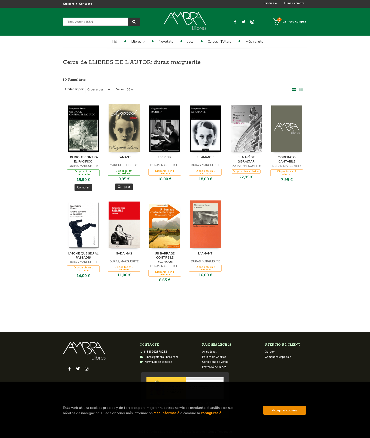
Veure (120, 89)
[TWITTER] (243, 21)
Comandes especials (278, 357)
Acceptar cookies (284, 410)
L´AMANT (124, 157)
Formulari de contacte (158, 362)
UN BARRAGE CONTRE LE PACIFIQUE (165, 257)
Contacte (85, 4)
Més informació (166, 413)
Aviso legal (209, 352)
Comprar (83, 187)
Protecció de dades (214, 367)
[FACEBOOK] (235, 21)
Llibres (136, 41)
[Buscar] (134, 22)
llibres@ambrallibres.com (161, 357)
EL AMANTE (205, 157)
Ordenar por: (74, 89)
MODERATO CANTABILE (287, 159)
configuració (211, 413)
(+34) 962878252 (155, 352)
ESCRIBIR (165, 157)
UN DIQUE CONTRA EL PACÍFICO (83, 159)
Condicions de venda (215, 362)
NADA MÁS (124, 253)
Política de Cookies (214, 357)
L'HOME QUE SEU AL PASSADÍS (83, 255)
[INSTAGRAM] (252, 21)
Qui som (68, 4)
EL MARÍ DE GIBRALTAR (246, 159)
